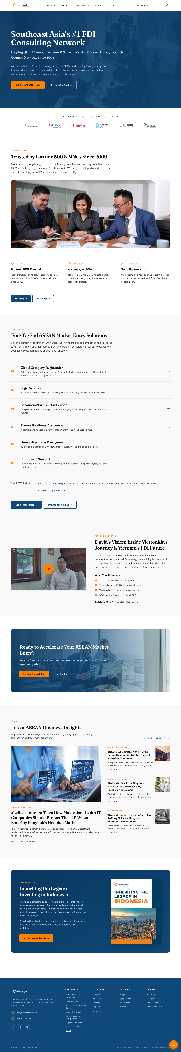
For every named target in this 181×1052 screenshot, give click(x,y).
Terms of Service (154, 1007)
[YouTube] (27, 1027)
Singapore (97, 1007)
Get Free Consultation (34, 674)
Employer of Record (74, 1022)
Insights (97, 5)
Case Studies (125, 999)
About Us (51, 5)
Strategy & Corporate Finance (52, 490)
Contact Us (113, 5)
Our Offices (41, 298)
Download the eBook (38, 938)
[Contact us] (173, 1044)
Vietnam (96, 995)
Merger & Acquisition (68, 483)
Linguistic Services (135, 483)
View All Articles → (156, 738)
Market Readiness (73, 1012)
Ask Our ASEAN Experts (28, 85)
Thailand (96, 1003)
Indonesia (97, 999)
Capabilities (81, 5)
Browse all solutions (58, 504)
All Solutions (125, 1003)
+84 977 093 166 (24, 1018)
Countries (64, 5)
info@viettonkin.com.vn (27, 1012)
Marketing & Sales (114, 483)
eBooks (123, 1007)
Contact (150, 999)
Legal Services (71, 1001)
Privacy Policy (153, 1003)
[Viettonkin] (20, 5)
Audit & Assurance (46, 483)
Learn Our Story (62, 674)
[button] (48, 569)
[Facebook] (13, 1027)
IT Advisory (153, 483)
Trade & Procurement (92, 483)
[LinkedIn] (20, 1027)
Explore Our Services (61, 85)
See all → (69, 1031)
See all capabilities (25, 504)
